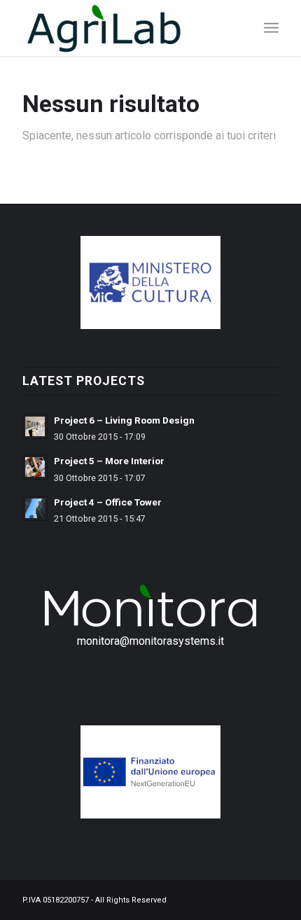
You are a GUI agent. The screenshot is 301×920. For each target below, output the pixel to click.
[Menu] (271, 28)
